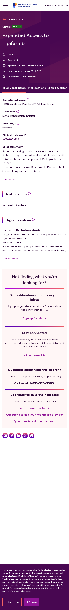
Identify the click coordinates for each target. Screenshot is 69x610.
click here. (26, 591)
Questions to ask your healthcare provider (34, 414)
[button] (34, 318)
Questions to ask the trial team (34, 421)
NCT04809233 (10, 139)
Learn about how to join (35, 407)
